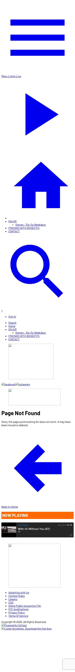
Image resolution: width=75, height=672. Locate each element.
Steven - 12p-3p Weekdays (30, 224)
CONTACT (14, 231)
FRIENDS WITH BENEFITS (23, 228)
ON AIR (12, 221)
